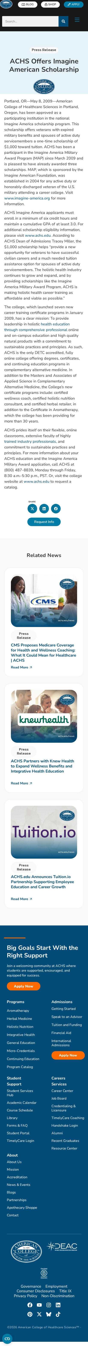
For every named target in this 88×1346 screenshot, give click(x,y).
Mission (13, 1169)
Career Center (62, 1091)
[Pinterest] (29, 1314)
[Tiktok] (58, 1314)
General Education (21, 1043)
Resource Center (64, 1148)
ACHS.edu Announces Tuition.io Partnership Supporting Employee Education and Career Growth (42, 882)
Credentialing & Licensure (63, 1108)
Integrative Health (21, 1035)
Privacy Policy (25, 1296)
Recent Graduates (65, 1140)
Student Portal (18, 1133)
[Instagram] (48, 1305)
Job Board (58, 1098)
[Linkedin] (58, 1305)
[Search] (63, 21)
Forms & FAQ (17, 1125)
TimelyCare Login (20, 1140)
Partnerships (16, 1200)
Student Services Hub (20, 1093)
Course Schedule (20, 1110)
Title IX (65, 1291)
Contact (13, 1215)
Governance (31, 1286)
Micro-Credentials (21, 1051)
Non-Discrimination (57, 1296)
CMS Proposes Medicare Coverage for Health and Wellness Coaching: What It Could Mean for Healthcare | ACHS (43, 652)
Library (12, 1118)
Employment (56, 1286)
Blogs (11, 1192)
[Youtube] (39, 1305)
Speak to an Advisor (66, 1017)
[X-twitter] (39, 1314)
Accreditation (17, 1177)
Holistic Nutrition (20, 1026)
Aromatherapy (18, 1010)
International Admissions (61, 1043)
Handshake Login (64, 1125)
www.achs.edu (38, 235)
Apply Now (68, 1055)
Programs (15, 1001)
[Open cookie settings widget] (7, 1339)
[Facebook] (29, 1305)
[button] (32, 508)
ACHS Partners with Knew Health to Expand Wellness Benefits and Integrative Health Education (42, 766)
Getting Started (63, 1008)
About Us (14, 1162)
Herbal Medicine (19, 1018)
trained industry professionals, (30, 441)
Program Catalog (20, 1067)
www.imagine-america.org (27, 198)
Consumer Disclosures (36, 1291)
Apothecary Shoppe (22, 1207)
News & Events (18, 1184)
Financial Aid (61, 1033)
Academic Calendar (22, 1102)
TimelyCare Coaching (67, 1118)
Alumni (57, 1133)
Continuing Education (23, 1059)
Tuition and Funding (66, 1025)
